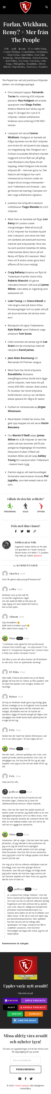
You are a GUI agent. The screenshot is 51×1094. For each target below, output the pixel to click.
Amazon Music (26, 1020)
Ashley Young (40, 48)
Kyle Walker (11, 60)
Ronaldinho (32, 63)
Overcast (34, 1013)
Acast (11, 1007)
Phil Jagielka (19, 63)
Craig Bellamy (28, 52)
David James (42, 52)
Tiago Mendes (18, 66)
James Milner (27, 54)
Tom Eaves (31, 66)
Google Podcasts (33, 1007)
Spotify (16, 1013)
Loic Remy (34, 60)
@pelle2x (38, 555)
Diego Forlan (13, 54)
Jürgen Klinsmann (23, 57)
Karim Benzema (40, 57)
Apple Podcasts (35, 1000)
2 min (23, 48)
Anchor (12, 1000)
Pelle (6, 48)
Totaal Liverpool (21, 1085)
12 (31, 48)
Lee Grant (23, 60)
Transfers (43, 66)
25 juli (13, 48)
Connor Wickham (12, 52)
